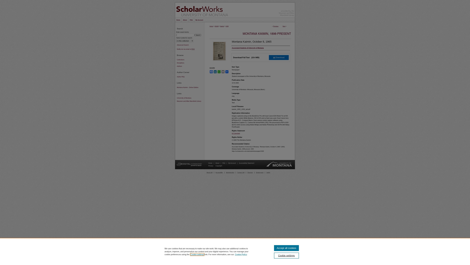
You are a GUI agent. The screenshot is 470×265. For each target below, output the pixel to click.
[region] (235, 251)
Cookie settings (197, 254)
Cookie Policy (241, 254)
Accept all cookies (286, 248)
